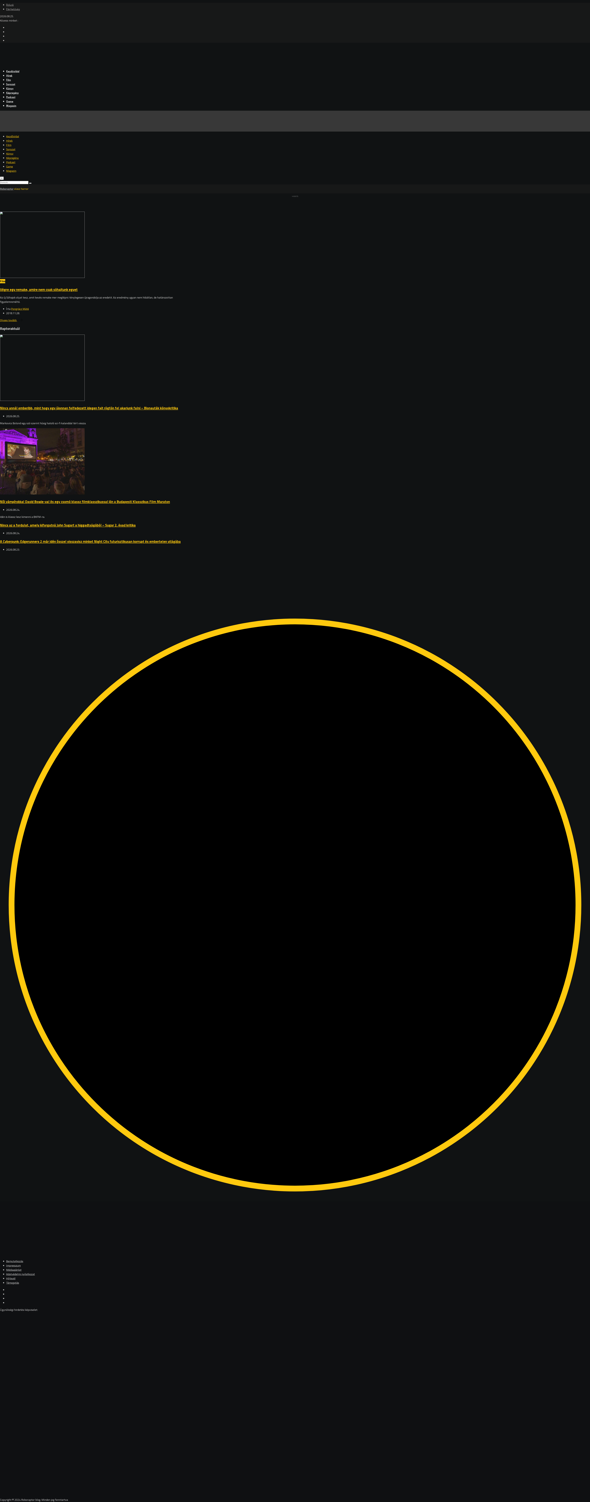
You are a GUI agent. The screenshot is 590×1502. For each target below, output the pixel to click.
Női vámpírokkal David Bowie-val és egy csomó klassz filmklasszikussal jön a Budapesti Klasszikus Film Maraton (85, 501)
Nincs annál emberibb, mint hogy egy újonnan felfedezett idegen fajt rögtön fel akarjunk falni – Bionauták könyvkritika (89, 408)
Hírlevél (11, 1278)
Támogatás (12, 1283)
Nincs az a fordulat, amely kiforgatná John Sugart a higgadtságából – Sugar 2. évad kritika (68, 525)
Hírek (9, 76)
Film (8, 80)
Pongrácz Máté (20, 309)
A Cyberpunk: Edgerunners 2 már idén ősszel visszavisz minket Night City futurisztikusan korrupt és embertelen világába (90, 541)
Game (9, 102)
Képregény (12, 93)
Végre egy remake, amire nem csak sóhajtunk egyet (39, 289)
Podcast (10, 97)
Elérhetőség (13, 9)
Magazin (11, 106)
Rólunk (10, 5)
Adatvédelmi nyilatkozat (20, 1274)
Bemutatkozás (14, 1261)
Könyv (10, 89)
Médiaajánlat (14, 1270)
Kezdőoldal (12, 71)
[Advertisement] (92, 576)
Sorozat (10, 84)
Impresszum (13, 1265)
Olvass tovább (8, 320)
